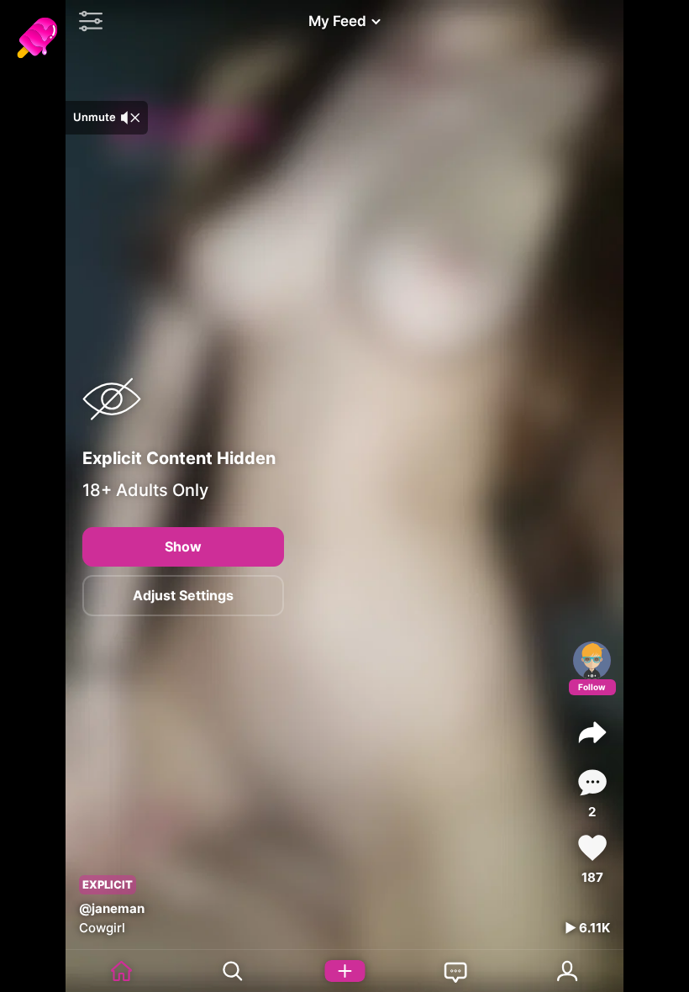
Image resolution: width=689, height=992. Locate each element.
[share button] (592, 732)
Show (183, 546)
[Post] (345, 971)
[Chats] (456, 971)
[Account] (567, 971)
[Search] (233, 971)
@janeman (112, 908)
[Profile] (592, 660)
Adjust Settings (183, 595)
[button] (87, 21)
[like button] (592, 848)
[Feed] (121, 971)
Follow (592, 687)
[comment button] (592, 782)
